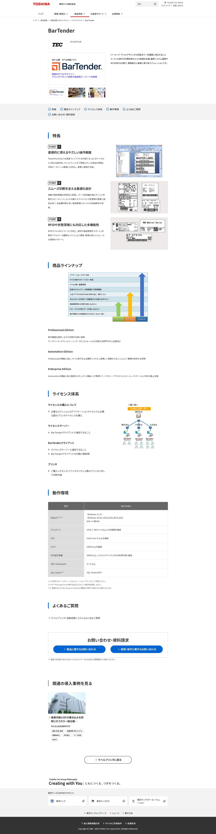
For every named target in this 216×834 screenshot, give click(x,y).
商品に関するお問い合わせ (81, 649)
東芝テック (60, 801)
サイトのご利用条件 (113, 823)
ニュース (115, 813)
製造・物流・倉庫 (57, 731)
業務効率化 (56, 735)
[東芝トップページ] (42, 4)
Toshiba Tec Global (175, 2)
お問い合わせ (178, 5)
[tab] (56, 92)
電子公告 (129, 813)
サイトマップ (165, 5)
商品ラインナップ (72, 109)
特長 (54, 109)
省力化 (54, 739)
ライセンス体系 (95, 109)
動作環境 (114, 109)
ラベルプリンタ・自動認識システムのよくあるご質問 (75, 618)
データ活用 (77, 735)
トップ (35, 20)
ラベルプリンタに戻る (110, 760)
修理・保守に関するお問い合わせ (138, 649)
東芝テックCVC (103, 801)
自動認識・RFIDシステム (59, 20)
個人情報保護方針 (92, 823)
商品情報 (43, 20)
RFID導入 (67, 735)
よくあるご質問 (133, 109)
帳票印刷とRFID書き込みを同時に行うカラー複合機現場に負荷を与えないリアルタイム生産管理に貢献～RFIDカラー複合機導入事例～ (68, 719)
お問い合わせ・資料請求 (63, 114)
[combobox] (144, 4)
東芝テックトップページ (96, 813)
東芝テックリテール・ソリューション (148, 801)
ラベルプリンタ (76, 20)
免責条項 (131, 823)
